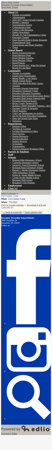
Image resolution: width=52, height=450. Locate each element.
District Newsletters (20, 32)
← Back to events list (12, 212)
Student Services (19, 141)
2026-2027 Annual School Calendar (28, 20)
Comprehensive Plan (21, 27)
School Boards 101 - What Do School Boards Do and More (28, 66)
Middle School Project (22, 81)
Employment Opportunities (24, 76)
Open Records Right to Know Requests (29, 40)
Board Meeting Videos (22, 60)
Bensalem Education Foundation (26, 93)
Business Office (19, 126)
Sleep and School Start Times (25, 118)
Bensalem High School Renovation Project (31, 96)
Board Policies (18, 63)
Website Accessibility (21, 15)
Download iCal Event (36, 205)
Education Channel (20, 37)
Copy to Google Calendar (12, 205)
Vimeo (15, 47)
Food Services (18, 134)
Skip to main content (10, 2)
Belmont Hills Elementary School (27, 160)
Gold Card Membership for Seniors (27, 113)
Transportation (18, 146)
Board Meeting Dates (21, 55)
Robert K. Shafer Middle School (26, 175)
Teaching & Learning (21, 129)
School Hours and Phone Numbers (27, 45)
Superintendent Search (22, 25)
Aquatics (16, 86)
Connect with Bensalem (22, 30)
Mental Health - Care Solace (24, 78)
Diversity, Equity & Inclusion (25, 108)
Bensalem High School (22, 180)
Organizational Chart (21, 42)
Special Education (20, 139)
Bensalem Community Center (25, 91)
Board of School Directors (23, 53)
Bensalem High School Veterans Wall (28, 98)
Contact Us (6, 215)
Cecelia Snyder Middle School (25, 178)
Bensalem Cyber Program (23, 183)
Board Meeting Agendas (23, 58)
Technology (17, 144)
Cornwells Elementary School (25, 162)
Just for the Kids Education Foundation (29, 116)
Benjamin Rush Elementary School (27, 168)
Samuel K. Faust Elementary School (28, 165)
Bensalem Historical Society (24, 101)
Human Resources (20, 136)
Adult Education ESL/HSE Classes (27, 83)
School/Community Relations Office (28, 149)
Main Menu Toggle (9, 7)
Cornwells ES (7, 207)
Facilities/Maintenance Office (25, 131)
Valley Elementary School (23, 173)
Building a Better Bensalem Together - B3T (31, 106)
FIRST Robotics (19, 111)
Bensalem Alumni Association (25, 88)
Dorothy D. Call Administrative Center (29, 35)
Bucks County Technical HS (24, 103)
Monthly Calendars (20, 22)
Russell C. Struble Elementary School (28, 170)
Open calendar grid (33, 212)
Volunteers (16, 121)
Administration (18, 17)
